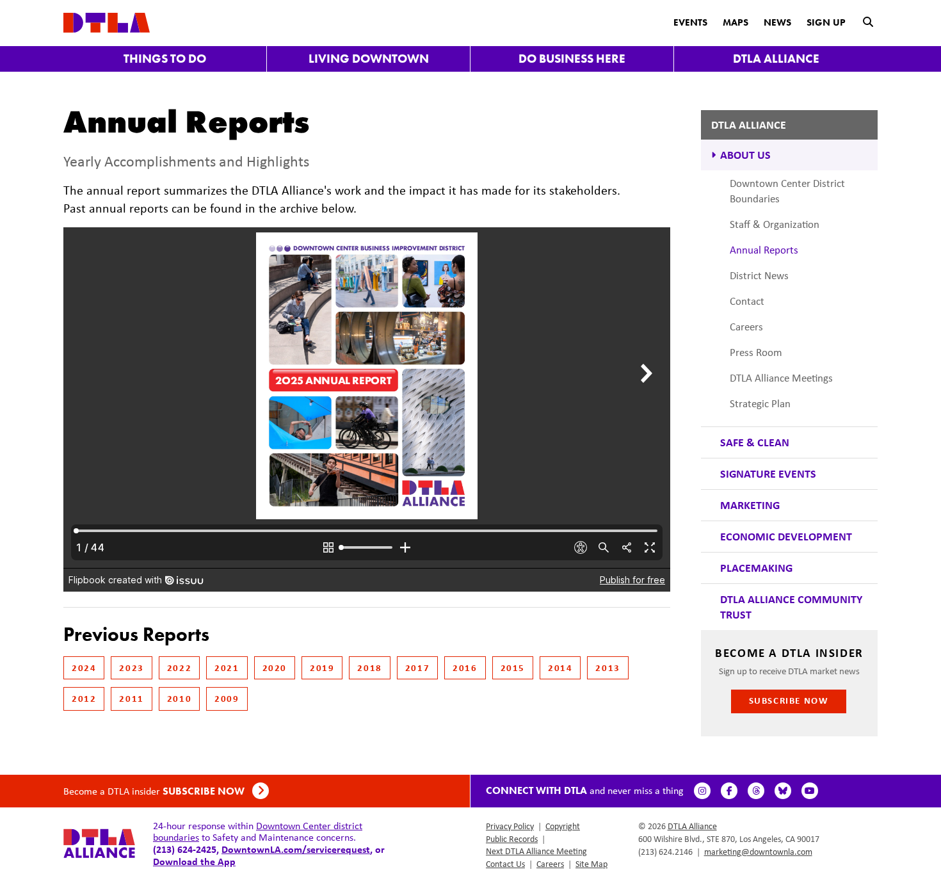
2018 (369, 667)
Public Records (512, 839)
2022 (179, 667)
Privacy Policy (510, 826)
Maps (735, 22)
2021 (226, 667)
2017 (417, 667)
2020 (274, 667)
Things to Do (165, 59)
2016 (465, 667)
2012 (84, 698)
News (777, 22)
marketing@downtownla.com (758, 851)
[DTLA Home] (106, 21)
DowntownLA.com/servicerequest (295, 849)
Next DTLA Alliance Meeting (536, 851)
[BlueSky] (783, 790)
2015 (513, 667)
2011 (131, 698)
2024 (84, 667)
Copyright (562, 826)
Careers (550, 864)
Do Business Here (572, 59)
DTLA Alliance (776, 59)
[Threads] (756, 790)
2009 (226, 698)
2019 (322, 667)
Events (690, 22)
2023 (131, 667)
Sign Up (826, 22)
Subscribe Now (789, 700)
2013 (607, 667)
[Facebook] (729, 790)
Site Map (591, 864)
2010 (179, 698)
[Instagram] (702, 790)
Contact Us (505, 864)
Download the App (194, 861)
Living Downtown (369, 59)
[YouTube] (809, 790)
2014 (560, 667)
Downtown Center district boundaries (257, 831)
